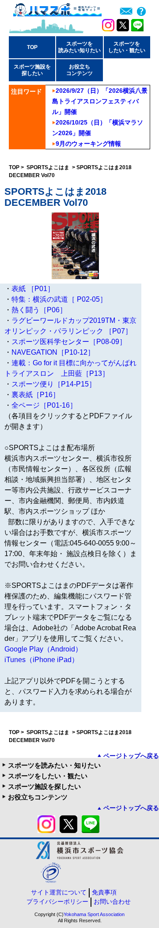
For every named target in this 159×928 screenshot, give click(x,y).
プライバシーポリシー (57, 901)
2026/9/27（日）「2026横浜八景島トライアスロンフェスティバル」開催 (100, 101)
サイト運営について (59, 892)
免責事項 (104, 892)
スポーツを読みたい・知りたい (54, 765)
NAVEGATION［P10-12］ (53, 352)
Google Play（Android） (43, 649)
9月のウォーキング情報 (88, 143)
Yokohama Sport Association (94, 914)
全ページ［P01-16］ (44, 405)
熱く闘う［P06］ (39, 310)
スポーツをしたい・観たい (47, 776)
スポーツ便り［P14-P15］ (53, 384)
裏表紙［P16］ (35, 394)
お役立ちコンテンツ (38, 797)
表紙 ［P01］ (32, 288)
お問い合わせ (112, 901)
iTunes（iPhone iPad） (41, 659)
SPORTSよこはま (48, 167)
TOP (32, 47)
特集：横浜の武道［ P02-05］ (59, 299)
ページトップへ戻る (131, 755)
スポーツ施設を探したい (44, 786)
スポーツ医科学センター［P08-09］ (68, 341)
